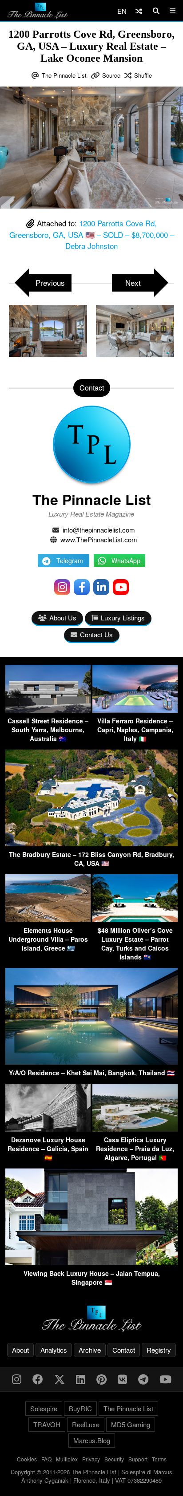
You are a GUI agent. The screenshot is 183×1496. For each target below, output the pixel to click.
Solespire (43, 1408)
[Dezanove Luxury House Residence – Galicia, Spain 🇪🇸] (48, 1128)
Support (137, 1459)
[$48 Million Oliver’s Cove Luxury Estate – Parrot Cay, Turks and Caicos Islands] (135, 919)
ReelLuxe (85, 1424)
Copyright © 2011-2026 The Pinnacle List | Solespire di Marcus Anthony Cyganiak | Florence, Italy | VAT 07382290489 (91, 1476)
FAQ (46, 1459)
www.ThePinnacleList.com (98, 539)
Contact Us (96, 634)
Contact (123, 1349)
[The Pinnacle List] (91, 1319)
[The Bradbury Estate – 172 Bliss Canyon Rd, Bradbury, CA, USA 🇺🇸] (91, 843)
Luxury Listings (123, 617)
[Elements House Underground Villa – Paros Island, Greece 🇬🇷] (48, 919)
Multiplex (67, 1459)
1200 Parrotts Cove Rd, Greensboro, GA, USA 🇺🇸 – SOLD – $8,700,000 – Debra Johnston (91, 234)
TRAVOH (46, 1424)
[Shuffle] (139, 11)
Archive (90, 1349)
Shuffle (143, 75)
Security (114, 1459)
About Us (62, 617)
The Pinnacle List (64, 75)
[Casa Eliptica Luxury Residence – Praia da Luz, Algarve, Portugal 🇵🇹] (135, 1128)
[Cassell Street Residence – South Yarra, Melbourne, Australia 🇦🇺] (48, 709)
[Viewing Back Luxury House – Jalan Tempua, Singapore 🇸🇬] (91, 1262)
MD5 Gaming (130, 1424)
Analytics (53, 1349)
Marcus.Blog (91, 1440)
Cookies (27, 1459)
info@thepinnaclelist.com (99, 529)
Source (111, 75)
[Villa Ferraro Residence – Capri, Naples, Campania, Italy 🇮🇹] (135, 709)
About (20, 1349)
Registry (159, 1349)
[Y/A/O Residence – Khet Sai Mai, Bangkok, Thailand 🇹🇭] (91, 1061)
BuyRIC (80, 1408)
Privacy (91, 1459)
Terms (159, 1459)
